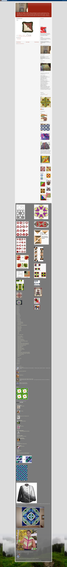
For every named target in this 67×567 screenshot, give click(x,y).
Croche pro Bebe (19, 405)
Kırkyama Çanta (20, 350)
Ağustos (19, 319)
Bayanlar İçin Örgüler (22, 438)
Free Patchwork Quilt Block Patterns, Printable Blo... (24, 353)
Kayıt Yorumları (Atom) (21, 43)
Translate (46, 94)
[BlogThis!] (28, 35)
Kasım (18, 316)
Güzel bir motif (19, 358)
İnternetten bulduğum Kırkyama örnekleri (21, 436)
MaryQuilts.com (19, 450)
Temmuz (19, 320)
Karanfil (18, 356)
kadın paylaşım (20, 36)
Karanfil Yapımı (19, 355)
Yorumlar (48, 201)
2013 (17, 310)
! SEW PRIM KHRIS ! (19, 420)
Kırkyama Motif (19, 330)
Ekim (18, 317)
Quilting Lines (19, 425)
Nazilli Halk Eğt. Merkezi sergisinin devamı (22, 443)
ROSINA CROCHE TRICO (20, 430)
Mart (18, 360)
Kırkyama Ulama (25, 36)
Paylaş (41, 43)
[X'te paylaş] (29, 35)
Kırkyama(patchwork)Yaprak (21, 349)
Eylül (18, 318)
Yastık (18, 332)
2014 (17, 309)
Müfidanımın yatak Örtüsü (21, 354)
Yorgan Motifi (19, 329)
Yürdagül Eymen (19, 445)
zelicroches (18, 410)
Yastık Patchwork (29, 36)
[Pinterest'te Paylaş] (30, 35)
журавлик (18, 415)
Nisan (18, 359)
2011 (17, 312)
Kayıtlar (48, 200)
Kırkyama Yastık (20, 327)
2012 (17, 311)
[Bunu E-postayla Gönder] (27, 35)
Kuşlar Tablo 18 (21, 367)
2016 (17, 307)
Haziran (19, 321)
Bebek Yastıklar (19, 326)
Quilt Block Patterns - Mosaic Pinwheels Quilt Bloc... (24, 352)
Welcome (18, 451)
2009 (17, 314)
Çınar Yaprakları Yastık (20, 334)
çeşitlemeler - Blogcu (20, 435)
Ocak (18, 361)
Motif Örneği (19, 351)
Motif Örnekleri (19, 328)
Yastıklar (19, 331)
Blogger (33, 560)
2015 (17, 308)
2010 (17, 313)
